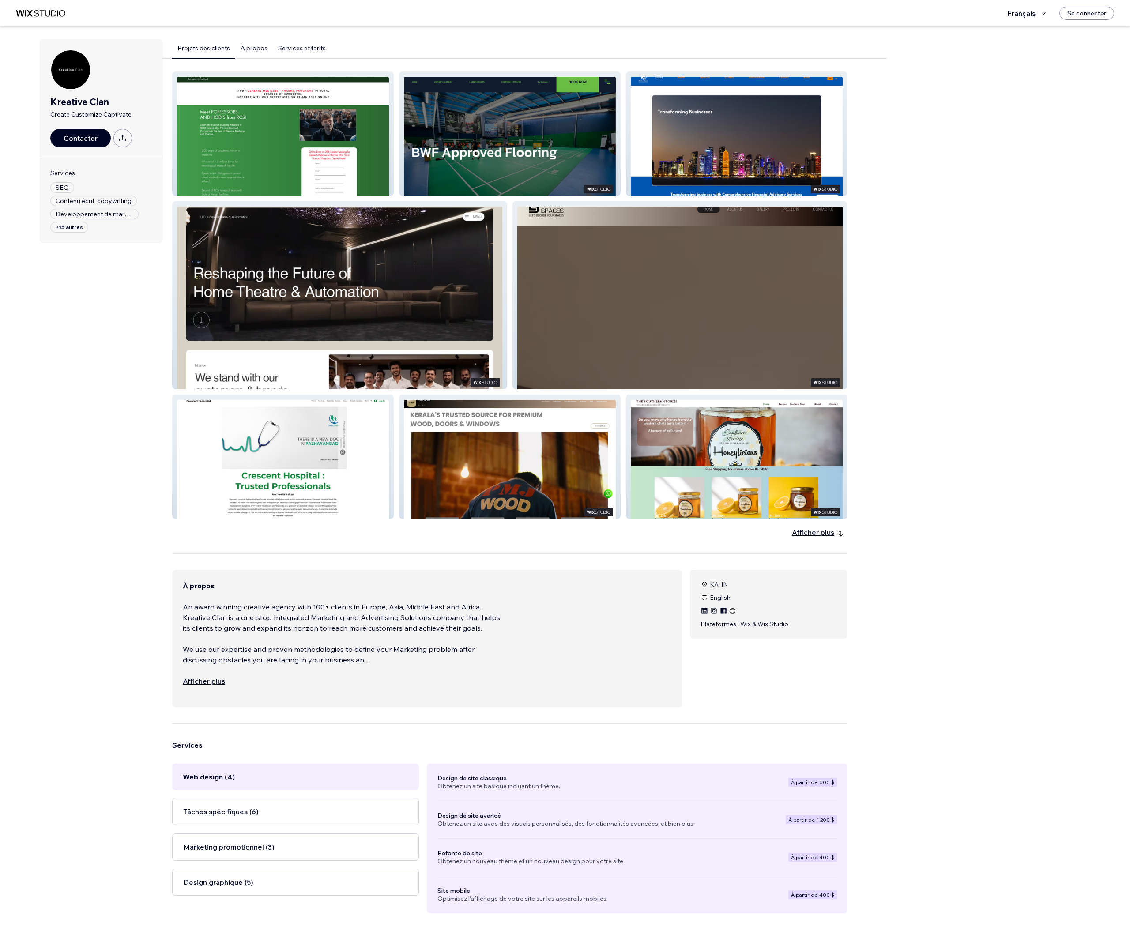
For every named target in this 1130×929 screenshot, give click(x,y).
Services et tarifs (302, 48)
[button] (283, 133)
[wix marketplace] (40, 13)
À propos (254, 48)
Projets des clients (203, 48)
